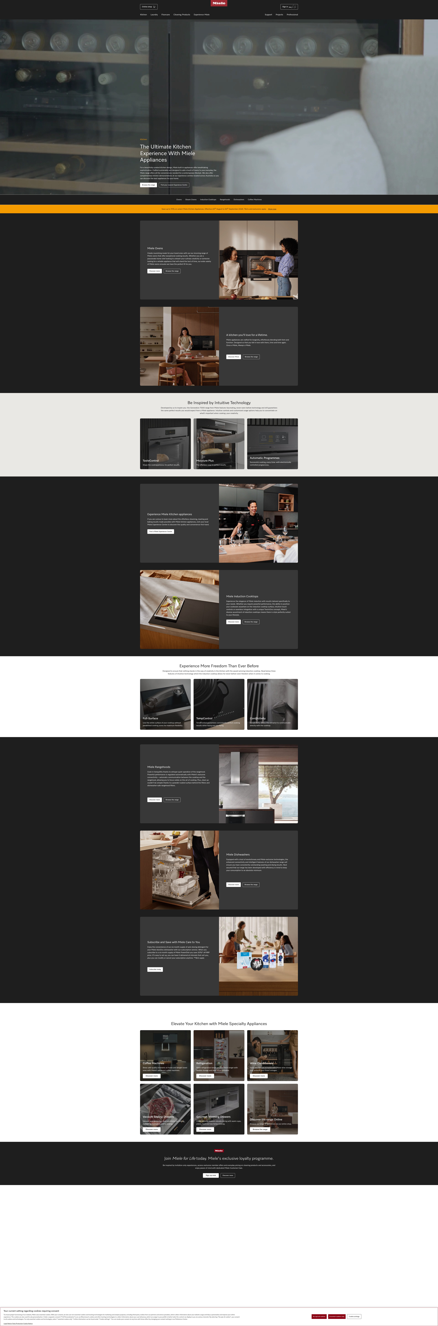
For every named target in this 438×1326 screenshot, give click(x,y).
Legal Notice (8, 1323)
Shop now (272, 209)
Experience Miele (202, 15)
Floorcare (165, 15)
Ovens (179, 200)
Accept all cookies (319, 1316)
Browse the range (148, 185)
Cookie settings (354, 1316)
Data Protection (17, 1323)
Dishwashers (239, 200)
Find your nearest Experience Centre (174, 185)
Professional (292, 15)
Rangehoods (225, 200)
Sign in (285, 7)
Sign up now (211, 1175)
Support (268, 15)
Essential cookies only (336, 1316)
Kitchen (143, 15)
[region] (219, 1316)
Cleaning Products (181, 15)
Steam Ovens (191, 200)
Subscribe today (155, 969)
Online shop (147, 7)
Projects (279, 15)
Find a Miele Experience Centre (160, 531)
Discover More (233, 357)
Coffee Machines (255, 200)
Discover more (154, 271)
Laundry (154, 15)
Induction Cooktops (208, 200)
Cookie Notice (28, 1323)
